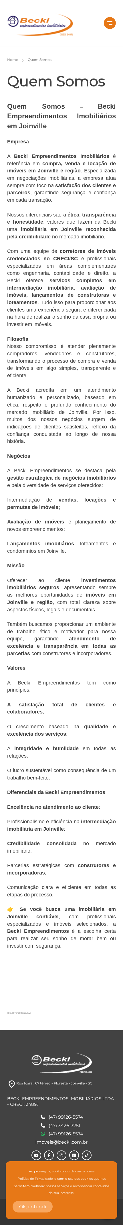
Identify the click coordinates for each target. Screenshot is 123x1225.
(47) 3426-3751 (64, 1125)
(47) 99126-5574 (66, 1117)
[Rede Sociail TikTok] (86, 1155)
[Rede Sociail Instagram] (61, 1155)
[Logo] (52, 23)
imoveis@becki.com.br (61, 1142)
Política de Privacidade (35, 1179)
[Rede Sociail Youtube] (36, 1155)
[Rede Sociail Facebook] (48, 1155)
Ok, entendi (32, 1206)
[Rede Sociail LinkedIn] (74, 1155)
